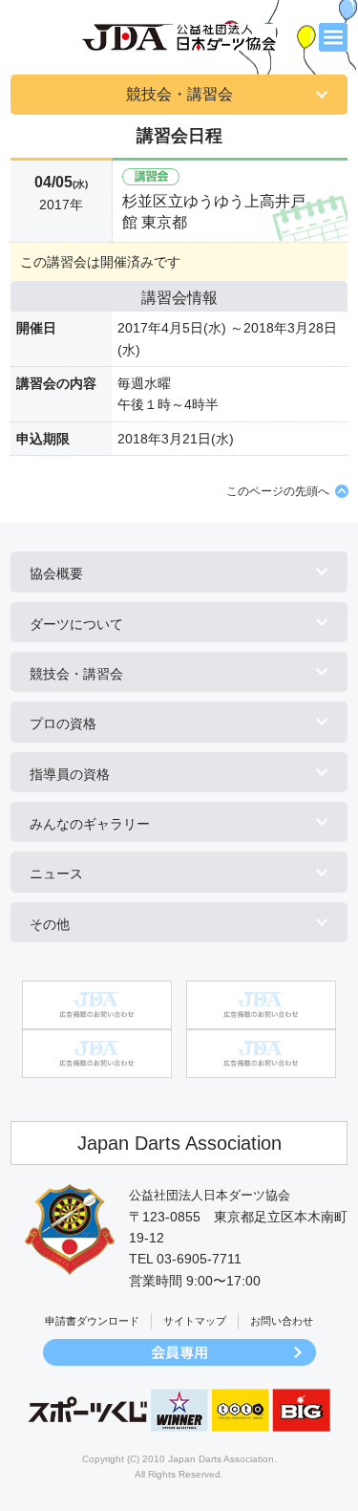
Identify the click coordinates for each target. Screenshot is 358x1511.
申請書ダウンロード (92, 1321)
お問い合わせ (281, 1321)
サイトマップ (194, 1321)
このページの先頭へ (277, 491)
